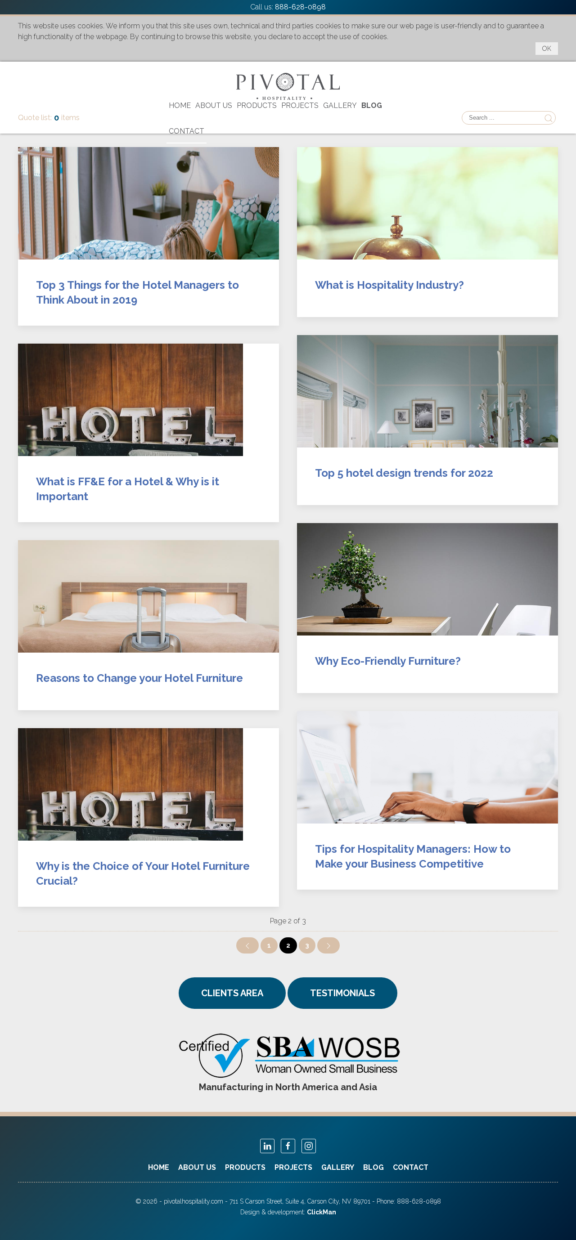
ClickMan (321, 1212)
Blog (371, 105)
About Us (213, 105)
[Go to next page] (328, 945)
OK (546, 48)
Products (257, 105)
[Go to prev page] (247, 945)
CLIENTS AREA (232, 993)
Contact (186, 131)
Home (180, 105)
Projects (300, 105)
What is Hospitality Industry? (389, 284)
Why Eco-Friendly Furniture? (388, 660)
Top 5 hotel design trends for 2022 (404, 472)
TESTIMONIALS (342, 993)
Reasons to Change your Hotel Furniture (139, 678)
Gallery (340, 105)
